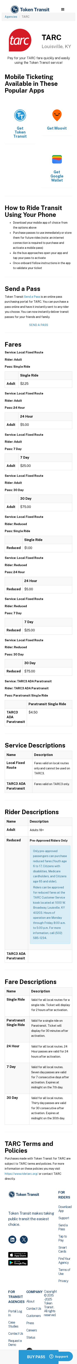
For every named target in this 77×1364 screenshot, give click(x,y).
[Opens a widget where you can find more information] (59, 1357)
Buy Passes (38, 1357)
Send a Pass (32, 296)
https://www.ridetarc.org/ (21, 1173)
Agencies (11, 16)
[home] (29, 9)
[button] (63, 9)
